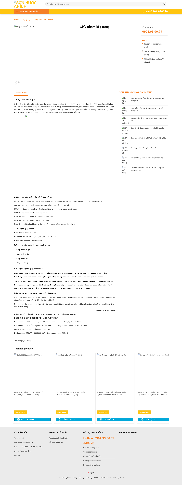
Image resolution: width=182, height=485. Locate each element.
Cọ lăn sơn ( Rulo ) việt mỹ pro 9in (109, 395)
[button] (17, 83)
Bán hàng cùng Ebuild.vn (23, 442)
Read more (20, 412)
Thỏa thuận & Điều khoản (58, 438)
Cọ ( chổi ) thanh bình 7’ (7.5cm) (26, 395)
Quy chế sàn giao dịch (22, 451)
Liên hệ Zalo (27, 419)
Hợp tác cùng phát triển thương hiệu (28, 447)
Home (16, 19)
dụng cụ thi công (24, 341)
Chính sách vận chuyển (92, 456)
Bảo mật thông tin (56, 442)
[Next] (167, 388)
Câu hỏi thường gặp (91, 448)
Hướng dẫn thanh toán (92, 461)
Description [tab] (21, 93)
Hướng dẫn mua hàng (91, 465)
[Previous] (14, 388)
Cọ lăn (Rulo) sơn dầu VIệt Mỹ (67, 395)
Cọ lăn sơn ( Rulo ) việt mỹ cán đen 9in (152, 395)
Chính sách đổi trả (90, 452)
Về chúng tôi (19, 438)
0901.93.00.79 (152, 31)
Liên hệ (17, 455)
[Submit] (164, 3)
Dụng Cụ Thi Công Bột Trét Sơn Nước (39, 19)
